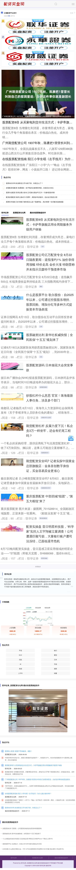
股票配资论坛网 (37, 858)
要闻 (41, 286)
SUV (20, 655)
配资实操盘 (44, 558)
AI (20, 664)
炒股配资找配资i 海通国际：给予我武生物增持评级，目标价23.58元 (30, 188)
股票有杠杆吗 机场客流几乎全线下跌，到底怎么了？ (24, 183)
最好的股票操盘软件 (61, 858)
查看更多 (38, 567)
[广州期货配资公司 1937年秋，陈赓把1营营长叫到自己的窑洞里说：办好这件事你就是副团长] (38, 94)
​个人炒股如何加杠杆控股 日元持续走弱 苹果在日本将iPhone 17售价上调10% (28, 839)
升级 (55, 664)
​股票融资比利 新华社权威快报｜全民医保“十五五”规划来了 (22, 833)
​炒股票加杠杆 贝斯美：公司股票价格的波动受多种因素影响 (22, 828)
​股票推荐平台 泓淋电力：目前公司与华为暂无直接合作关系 (22, 844)
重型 (55, 655)
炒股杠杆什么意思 (46, 417)
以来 (41, 326)
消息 (20, 660)
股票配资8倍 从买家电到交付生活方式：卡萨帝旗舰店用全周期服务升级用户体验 (50, 224)
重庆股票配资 (43, 518)
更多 (71, 13)
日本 (55, 660)
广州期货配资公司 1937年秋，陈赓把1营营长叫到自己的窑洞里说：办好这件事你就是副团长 (36, 116)
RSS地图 (53, 863)
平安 (20, 650)
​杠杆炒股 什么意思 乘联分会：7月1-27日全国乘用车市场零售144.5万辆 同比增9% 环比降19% (33, 849)
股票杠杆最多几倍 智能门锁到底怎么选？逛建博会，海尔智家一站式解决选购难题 (34, 202)
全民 (41, 357)
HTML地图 (59, 863)
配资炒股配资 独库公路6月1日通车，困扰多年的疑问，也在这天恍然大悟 (31, 197)
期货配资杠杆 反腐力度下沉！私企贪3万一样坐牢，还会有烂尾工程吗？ (49, 430)
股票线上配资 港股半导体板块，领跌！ (18, 751)
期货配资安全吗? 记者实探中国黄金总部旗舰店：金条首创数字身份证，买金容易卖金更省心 (50, 466)
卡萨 (42, 246)
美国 (20, 669)
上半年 (20, 673)
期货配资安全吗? (45, 488)
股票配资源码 (43, 387)
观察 (55, 669)
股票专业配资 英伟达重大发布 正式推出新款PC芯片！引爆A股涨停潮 (30, 192)
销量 (55, 673)
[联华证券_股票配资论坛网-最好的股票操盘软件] (14, 4)
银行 (55, 650)
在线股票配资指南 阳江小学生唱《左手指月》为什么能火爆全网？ (28, 793)
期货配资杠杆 (44, 452)
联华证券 (14, 858)
